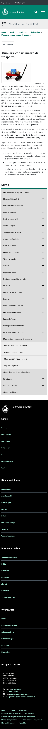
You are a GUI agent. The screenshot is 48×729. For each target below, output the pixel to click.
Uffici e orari (5, 448)
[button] (43, 199)
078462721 (16, 689)
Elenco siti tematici (11, 199)
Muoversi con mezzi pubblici (15, 358)
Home (3, 32)
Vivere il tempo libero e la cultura (16, 372)
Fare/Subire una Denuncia (13, 305)
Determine (5, 570)
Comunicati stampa (8, 522)
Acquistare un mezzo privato (15, 345)
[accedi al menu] (43, 11)
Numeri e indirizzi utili (9, 625)
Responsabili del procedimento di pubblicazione (18, 716)
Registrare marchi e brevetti (14, 279)
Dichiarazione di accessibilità (11, 713)
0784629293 (13, 692)
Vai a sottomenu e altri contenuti (23, 23)
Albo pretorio (5, 489)
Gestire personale (10, 245)
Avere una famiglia (11, 239)
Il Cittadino (35, 32)
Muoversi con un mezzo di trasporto (16, 35)
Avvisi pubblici (6, 496)
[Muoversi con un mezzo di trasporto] (18, 83)
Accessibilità (29, 713)
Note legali (23, 710)
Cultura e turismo (7, 632)
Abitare (6, 265)
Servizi (12, 32)
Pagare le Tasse (9, 272)
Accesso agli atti (7, 461)
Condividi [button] (9, 44)
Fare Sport (7, 378)
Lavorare (6, 299)
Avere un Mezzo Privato (14, 352)
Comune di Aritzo (16, 12)
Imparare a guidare (11, 365)
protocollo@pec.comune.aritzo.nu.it (22, 696)
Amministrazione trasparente (32, 719)
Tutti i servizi (5, 468)
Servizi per (23, 32)
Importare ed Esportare (12, 292)
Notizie (3, 516)
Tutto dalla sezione (8, 536)
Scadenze (4, 529)
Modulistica (5, 441)
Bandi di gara (6, 502)
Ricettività (5, 645)
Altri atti (4, 584)
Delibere (4, 564)
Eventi (3, 618)
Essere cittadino (9, 212)
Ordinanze (5, 577)
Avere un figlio (9, 225)
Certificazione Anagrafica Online (16, 192)
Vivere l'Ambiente (10, 392)
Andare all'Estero (10, 385)
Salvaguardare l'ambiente (13, 325)
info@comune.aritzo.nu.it (19, 694)
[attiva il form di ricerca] (36, 12)
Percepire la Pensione (12, 312)
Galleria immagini (7, 638)
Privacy (3, 710)
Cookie (13, 710)
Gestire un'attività (10, 219)
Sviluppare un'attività (12, 232)
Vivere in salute (9, 259)
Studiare (6, 285)
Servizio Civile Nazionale (13, 205)
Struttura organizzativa (9, 719)
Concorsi (4, 509)
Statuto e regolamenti (9, 557)
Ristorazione (5, 652)
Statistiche (22, 723)
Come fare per (6, 434)
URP (2, 454)
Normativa (5, 590)
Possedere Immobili (11, 252)
